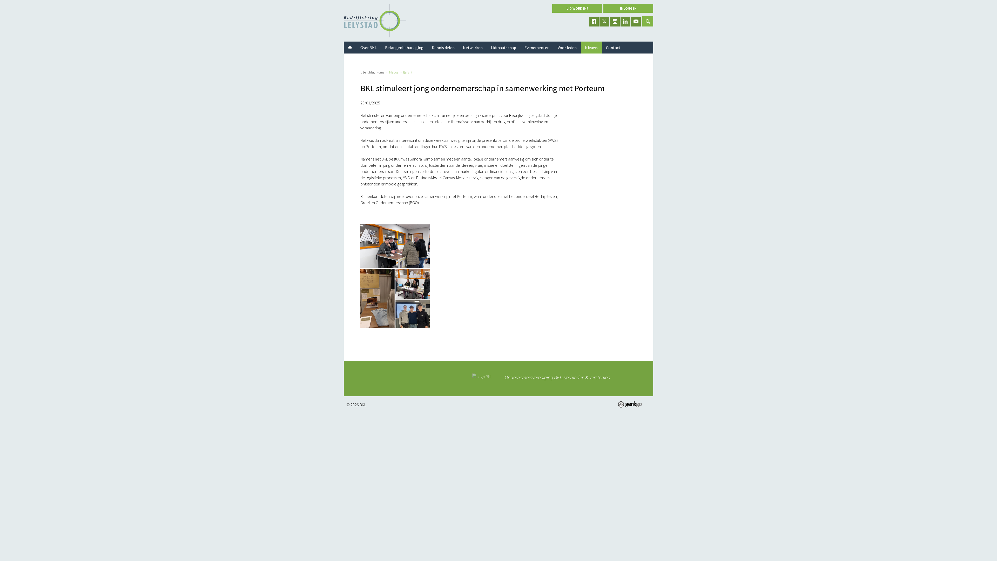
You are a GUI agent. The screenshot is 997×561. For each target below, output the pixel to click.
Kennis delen (443, 47)
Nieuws (393, 72)
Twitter (604, 21)
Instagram (615, 21)
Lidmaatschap (503, 47)
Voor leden (567, 47)
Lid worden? (577, 8)
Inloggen (628, 8)
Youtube (636, 21)
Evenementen (536, 47)
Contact (613, 47)
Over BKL (368, 47)
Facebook (594, 21)
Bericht (407, 72)
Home (380, 72)
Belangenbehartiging (404, 47)
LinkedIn (625, 21)
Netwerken (473, 47)
